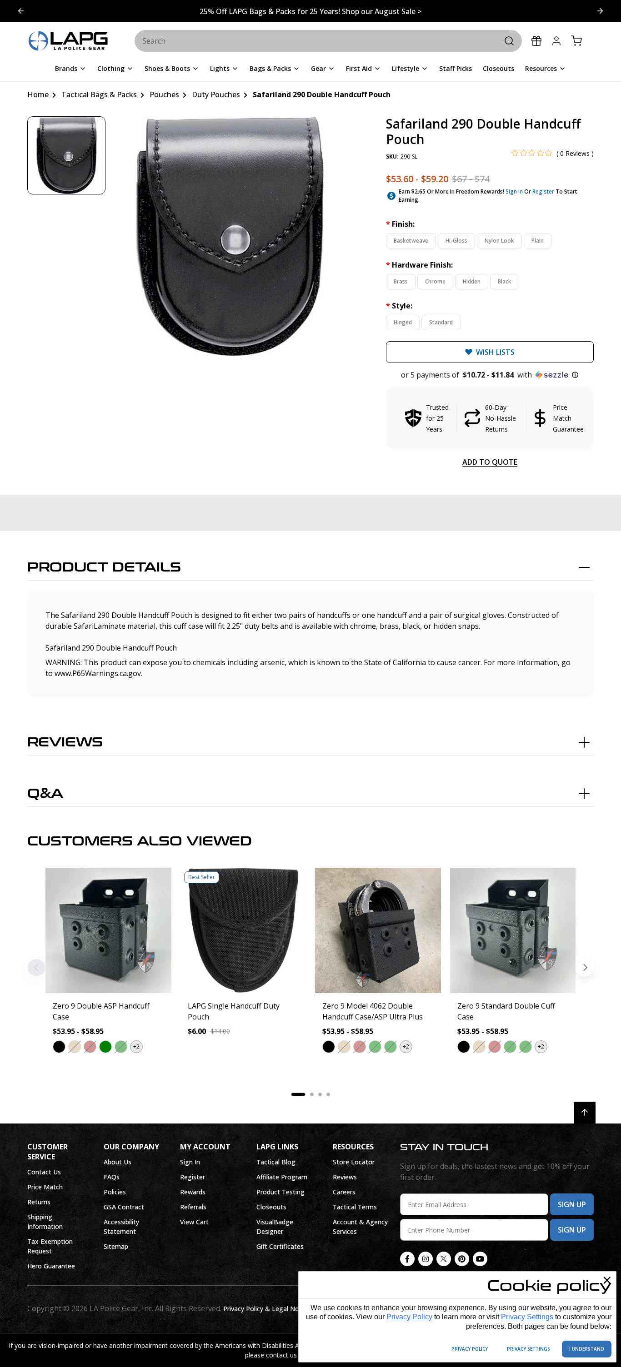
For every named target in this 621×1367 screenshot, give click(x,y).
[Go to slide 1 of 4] (600, 11)
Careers (344, 1192)
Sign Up (572, 1204)
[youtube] (480, 1259)
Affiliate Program (281, 1177)
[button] (490, 374)
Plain (537, 240)
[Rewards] (536, 40)
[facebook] (407, 1259)
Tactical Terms (355, 1207)
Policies (115, 1192)
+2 (136, 1046)
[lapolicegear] (68, 41)
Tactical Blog (275, 1162)
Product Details (104, 567)
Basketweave (411, 240)
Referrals (193, 1207)
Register (543, 191)
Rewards (192, 1192)
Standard (441, 322)
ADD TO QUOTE (489, 462)
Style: (399, 306)
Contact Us (44, 1172)
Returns (38, 1202)
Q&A (45, 793)
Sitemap (116, 1246)
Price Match (45, 1187)
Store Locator (354, 1162)
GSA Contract (124, 1207)
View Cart (194, 1222)
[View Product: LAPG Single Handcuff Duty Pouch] (243, 931)
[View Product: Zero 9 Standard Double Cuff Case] (513, 931)
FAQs (112, 1177)
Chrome (435, 281)
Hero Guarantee (51, 1266)
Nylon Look (499, 240)
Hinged (403, 322)
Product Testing (280, 1192)
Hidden (472, 281)
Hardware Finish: (419, 265)
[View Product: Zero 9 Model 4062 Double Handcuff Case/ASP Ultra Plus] (378, 931)
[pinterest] (462, 1259)
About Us (117, 1162)
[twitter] (443, 1259)
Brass (401, 281)
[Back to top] (585, 1112)
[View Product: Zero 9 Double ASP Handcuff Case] (108, 931)
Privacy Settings (527, 1317)
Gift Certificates (280, 1246)
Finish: (400, 224)
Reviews (65, 742)
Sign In (514, 191)
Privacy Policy (409, 1317)
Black (504, 281)
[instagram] (425, 1259)
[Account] (556, 40)
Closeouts (271, 1207)
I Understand (586, 1349)
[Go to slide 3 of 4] (21, 11)
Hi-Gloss (456, 240)
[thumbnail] (66, 155)
